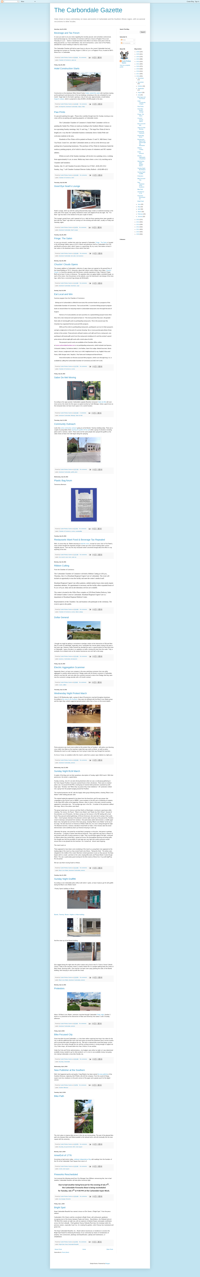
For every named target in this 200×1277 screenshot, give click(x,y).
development (62, 106)
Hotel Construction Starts (66, 68)
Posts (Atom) (65, 1252)
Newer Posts (58, 1249)
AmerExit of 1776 (63, 1155)
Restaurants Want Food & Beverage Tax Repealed (79, 539)
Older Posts (109, 1249)
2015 (138, 219)
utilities (64, 684)
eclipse (79, 106)
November (141, 82)
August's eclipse (59, 99)
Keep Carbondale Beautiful (71, 1244)
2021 (138, 64)
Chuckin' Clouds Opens (66, 264)
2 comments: (83, 412)
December (141, 78)
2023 (138, 59)
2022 (138, 61)
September (141, 88)
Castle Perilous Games (126, 62)
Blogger (107, 1263)
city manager (62, 1199)
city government (68, 1146)
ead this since (85, 543)
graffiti (72, 472)
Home (84, 1249)
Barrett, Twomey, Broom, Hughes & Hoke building (69, 914)
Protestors (59, 988)
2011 (138, 229)
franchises (73, 285)
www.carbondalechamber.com (65, 345)
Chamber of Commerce (65, 60)
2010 (138, 232)
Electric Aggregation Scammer (69, 667)
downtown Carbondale (71, 106)
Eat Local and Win (63, 294)
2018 (138, 71)
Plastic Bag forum (63, 480)
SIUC (72, 177)
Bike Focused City (63, 1034)
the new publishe (103, 1074)
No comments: (83, 57)
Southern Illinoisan (63, 1087)
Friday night (100, 1014)
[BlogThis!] (95, 58)
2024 (138, 56)
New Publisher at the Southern (69, 1070)
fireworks (68, 1199)
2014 (138, 222)
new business (79, 256)
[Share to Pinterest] (101, 58)
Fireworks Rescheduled (66, 1174)
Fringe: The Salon (63, 238)
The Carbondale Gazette (88, 10)
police (75, 472)
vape (78, 285)
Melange (73, 415)
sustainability (79, 531)
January (140, 216)
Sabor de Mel (102, 402)
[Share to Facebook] (99, 58)
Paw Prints (59, 112)
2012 (138, 227)
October (140, 86)
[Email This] (93, 58)
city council (62, 557)
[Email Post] (89, 57)
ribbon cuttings (79, 612)
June (139, 204)
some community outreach (69, 428)
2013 (138, 224)
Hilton (83, 106)
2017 (138, 73)
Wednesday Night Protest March (70, 693)
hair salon (73, 256)
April (139, 209)
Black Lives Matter (63, 870)
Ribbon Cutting (61, 565)
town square (79, 1146)
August (140, 92)
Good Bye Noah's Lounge (67, 186)
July (139, 95)
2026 (138, 51)
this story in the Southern (69, 699)
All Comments (126, 43)
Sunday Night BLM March (67, 771)
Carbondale (67, 659)
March (140, 211)
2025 (138, 54)
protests (73, 762)
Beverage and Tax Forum (66, 33)
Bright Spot (59, 1207)
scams (60, 684)
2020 (138, 66)
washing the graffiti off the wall (81, 430)
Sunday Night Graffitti (65, 879)
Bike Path (59, 1096)
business (61, 659)
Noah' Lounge (74, 230)
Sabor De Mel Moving (65, 377)
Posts (124, 40)
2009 (138, 234)
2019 (138, 69)
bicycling (61, 1061)
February (140, 214)
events (73, 369)
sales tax (73, 60)
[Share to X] (97, 58)
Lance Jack (68, 557)
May (139, 206)
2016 (138, 76)
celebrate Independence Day (82, 1159)
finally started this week (93, 93)
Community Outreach (65, 424)
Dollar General (61, 617)
